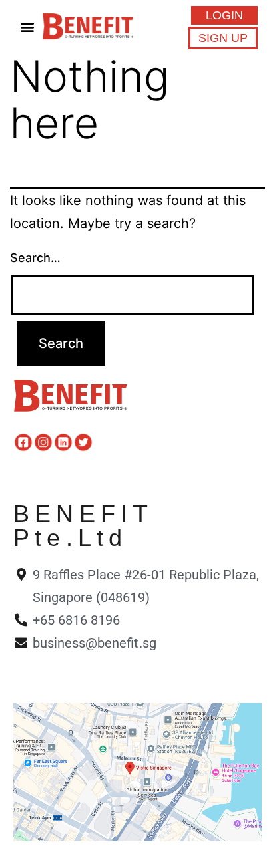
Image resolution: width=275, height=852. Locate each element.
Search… (35, 258)
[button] (28, 26)
